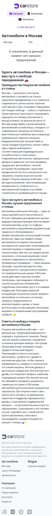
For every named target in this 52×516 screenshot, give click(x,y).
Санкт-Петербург (11, 470)
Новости (6, 501)
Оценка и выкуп (37, 466)
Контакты (7, 497)
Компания (8, 483)
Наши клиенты (10, 492)
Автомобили (10, 461)
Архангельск (9, 475)
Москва (6, 466)
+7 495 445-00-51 (26, 27)
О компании (9, 487)
